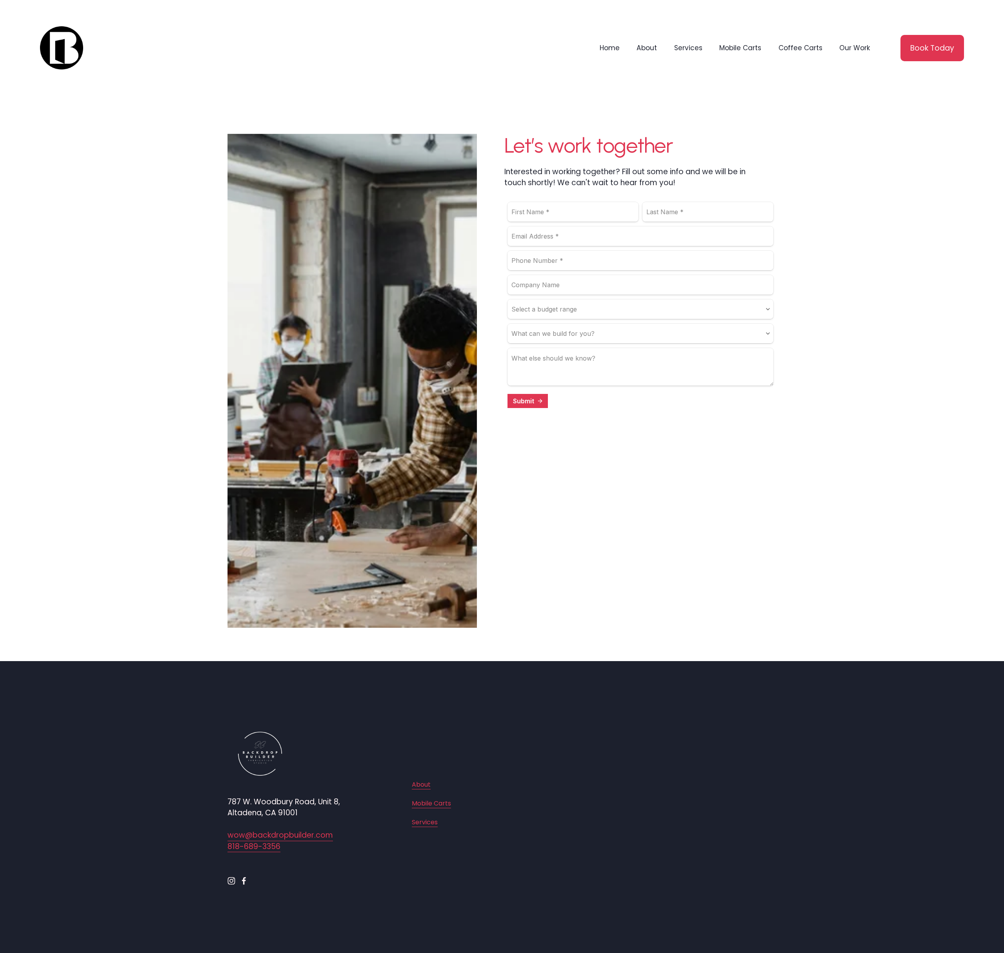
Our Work (854, 48)
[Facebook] (244, 881)
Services (688, 48)
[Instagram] (231, 881)
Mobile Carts (740, 48)
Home (610, 48)
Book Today (932, 48)
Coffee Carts (800, 48)
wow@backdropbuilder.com (280, 835)
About (647, 48)
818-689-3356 (253, 846)
